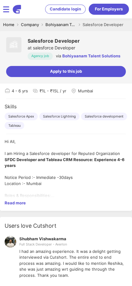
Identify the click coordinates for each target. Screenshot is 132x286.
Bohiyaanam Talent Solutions (91, 55)
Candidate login (65, 8)
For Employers (109, 8)
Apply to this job (66, 71)
